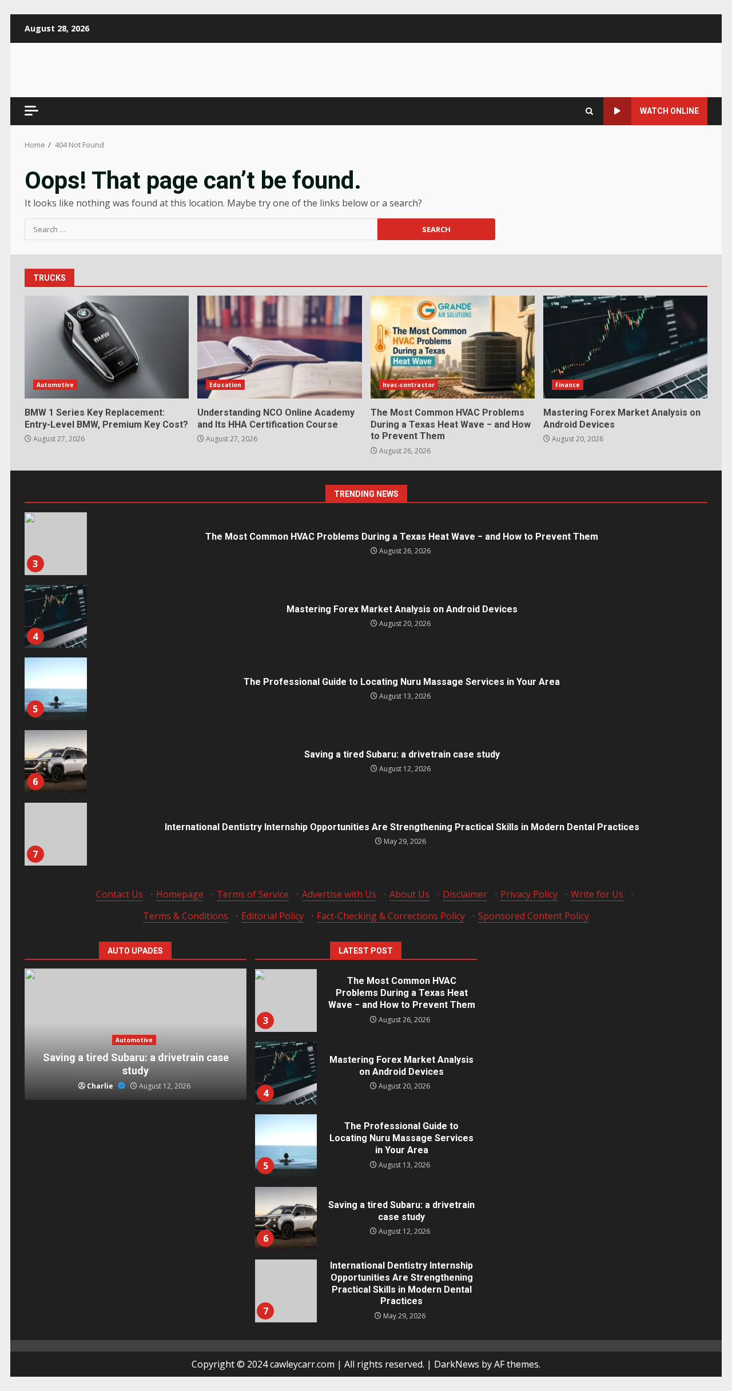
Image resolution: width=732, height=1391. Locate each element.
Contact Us (119, 894)
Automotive (55, 385)
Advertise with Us (339, 894)
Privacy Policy (529, 894)
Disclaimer (465, 894)
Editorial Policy (272, 916)
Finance (567, 385)
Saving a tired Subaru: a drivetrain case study (55, 761)
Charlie (101, 1086)
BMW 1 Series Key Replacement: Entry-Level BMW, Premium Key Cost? (107, 347)
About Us (409, 894)
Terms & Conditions (185, 916)
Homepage (180, 894)
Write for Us (597, 894)
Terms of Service (253, 894)
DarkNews (456, 1364)
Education (225, 385)
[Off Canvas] (31, 110)
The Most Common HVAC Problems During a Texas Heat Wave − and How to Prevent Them (453, 347)
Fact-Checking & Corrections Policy (391, 916)
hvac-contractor (409, 385)
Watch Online (669, 110)
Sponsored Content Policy (533, 916)
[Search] (589, 111)
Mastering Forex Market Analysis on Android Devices (625, 347)
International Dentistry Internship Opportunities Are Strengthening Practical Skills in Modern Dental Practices (55, 834)
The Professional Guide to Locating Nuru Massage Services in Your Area (55, 688)
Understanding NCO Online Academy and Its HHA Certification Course (279, 347)
